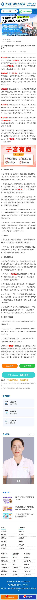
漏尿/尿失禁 (27, 574)
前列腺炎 (15, 568)
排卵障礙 (3, 564)
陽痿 (14, 564)
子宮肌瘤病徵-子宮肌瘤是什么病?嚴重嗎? (18, 388)
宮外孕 (21, 541)
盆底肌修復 (27, 571)
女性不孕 (4, 554)
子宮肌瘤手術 (24, 380)
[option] (18, 460)
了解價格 (27, 366)
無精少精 (15, 574)
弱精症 (15, 557)
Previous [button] (29, 434)
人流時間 (21, 548)
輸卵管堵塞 (4, 557)
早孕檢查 (21, 531)
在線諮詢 (9, 366)
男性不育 (16, 554)
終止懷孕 (21, 534)
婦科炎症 (3, 531)
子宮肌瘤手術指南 (12, 380)
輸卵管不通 (4, 561)
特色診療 (8, 41)
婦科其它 (3, 548)
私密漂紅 (27, 564)
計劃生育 (22, 527)
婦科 (14, 41)
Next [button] (33, 434)
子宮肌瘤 (18, 41)
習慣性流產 (4, 571)
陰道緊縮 (27, 557)
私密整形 (27, 554)
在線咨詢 (28, 596)
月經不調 (3, 534)
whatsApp (10, 596)
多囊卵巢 (3, 574)
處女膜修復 (27, 561)
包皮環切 (15, 571)
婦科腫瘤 (3, 541)
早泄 (14, 561)
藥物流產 (21, 545)
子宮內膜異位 (5, 568)
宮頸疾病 (3, 538)
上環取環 (21, 538)
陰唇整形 (27, 568)
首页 (4, 41)
